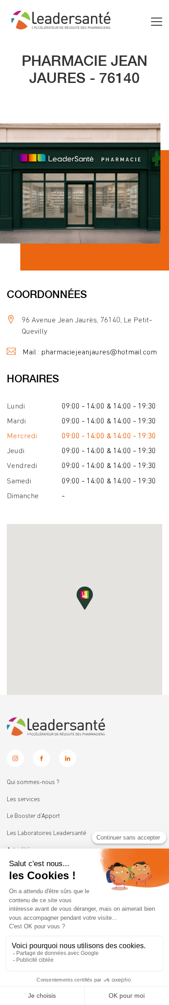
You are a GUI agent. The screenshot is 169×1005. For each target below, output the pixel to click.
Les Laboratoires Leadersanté (46, 833)
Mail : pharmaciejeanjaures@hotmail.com (90, 352)
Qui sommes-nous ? (33, 782)
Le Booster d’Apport (33, 816)
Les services (23, 799)
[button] (84, 598)
